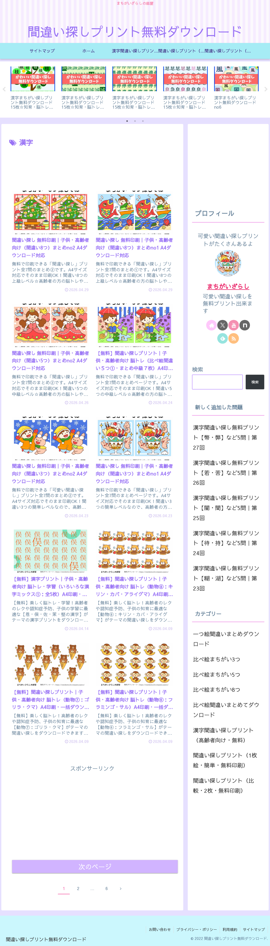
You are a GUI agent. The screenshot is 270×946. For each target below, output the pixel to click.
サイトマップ (254, 929)
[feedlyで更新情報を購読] (222, 338)
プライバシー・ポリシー (196, 929)
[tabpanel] (33, 89)
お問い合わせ (160, 929)
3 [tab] (143, 121)
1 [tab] (127, 121)
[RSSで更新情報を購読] (233, 338)
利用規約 (230, 929)
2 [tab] (135, 121)
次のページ (95, 866)
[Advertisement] (92, 164)
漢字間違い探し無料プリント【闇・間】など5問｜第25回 (226, 508)
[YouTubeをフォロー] (233, 325)
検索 (197, 369)
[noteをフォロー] (244, 325)
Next (266, 89)
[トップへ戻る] (262, 938)
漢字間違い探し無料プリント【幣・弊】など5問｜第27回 (226, 437)
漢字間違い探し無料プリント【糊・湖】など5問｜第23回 (226, 578)
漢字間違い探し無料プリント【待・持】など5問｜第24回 (226, 543)
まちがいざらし (228, 286)
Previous (4, 89)
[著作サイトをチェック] (211, 325)
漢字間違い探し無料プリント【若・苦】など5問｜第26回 (226, 473)
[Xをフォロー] (222, 325)
